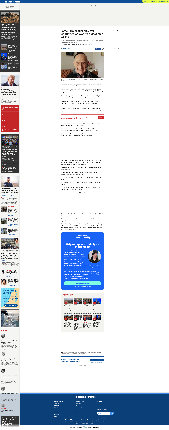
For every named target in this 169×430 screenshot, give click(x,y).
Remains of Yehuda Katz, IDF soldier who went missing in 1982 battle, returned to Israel (13, 282)
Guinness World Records (82, 352)
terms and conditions (80, 401)
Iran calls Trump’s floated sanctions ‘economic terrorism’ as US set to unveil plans (87, 308)
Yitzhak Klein (3, 408)
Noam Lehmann (10, 171)
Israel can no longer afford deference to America (7, 411)
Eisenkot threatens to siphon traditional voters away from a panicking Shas (87, 325)
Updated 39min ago (9, 87)
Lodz (70, 353)
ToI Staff (65, 48)
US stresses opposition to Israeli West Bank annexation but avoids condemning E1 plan (9, 30)
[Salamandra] (96, 427)
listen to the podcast (12, 305)
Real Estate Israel (58, 410)
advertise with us (79, 407)
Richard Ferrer (4, 357)
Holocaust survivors (92, 352)
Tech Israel (56, 407)
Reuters (10, 60)
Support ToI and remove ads (162, 1)
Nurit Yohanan (15, 60)
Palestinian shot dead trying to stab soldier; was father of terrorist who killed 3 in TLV (13, 221)
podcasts (56, 414)
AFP (69, 48)
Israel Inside (74, 352)
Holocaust (64, 353)
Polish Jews (99, 352)
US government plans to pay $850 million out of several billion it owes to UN (9, 129)
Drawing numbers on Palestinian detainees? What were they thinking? (9, 342)
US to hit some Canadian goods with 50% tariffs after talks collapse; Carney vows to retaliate (10, 108)
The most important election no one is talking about (9, 376)
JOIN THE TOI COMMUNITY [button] (97, 359)
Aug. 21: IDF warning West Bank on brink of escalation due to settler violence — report (12, 211)
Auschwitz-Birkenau (81, 353)
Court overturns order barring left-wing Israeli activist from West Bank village (13, 230)
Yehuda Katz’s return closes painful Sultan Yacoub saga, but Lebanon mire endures (12, 273)
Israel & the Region (58, 401)
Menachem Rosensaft (5, 339)
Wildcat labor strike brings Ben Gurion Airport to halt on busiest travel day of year (68, 324)
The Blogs (56, 412)
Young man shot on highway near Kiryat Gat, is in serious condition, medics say (9, 116)
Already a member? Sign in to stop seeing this (82, 286)
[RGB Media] (85, 427)
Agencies (9, 34)
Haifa (68, 353)
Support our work (82, 283)
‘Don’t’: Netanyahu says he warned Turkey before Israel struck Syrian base (96, 324)
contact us (78, 412)
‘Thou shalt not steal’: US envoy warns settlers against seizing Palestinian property (96, 308)
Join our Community (149, 1)
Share (98, 48)
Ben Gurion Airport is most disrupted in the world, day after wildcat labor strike (78, 308)
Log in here (100, 362)
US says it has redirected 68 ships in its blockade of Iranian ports (10, 122)
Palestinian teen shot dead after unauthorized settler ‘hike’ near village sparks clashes (9, 191)
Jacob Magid (4, 34)
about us (77, 405)
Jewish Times (69, 352)
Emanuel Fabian (11, 195)
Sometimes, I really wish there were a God (9, 359)
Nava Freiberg (8, 276)
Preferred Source (88, 44)
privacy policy (78, 403)
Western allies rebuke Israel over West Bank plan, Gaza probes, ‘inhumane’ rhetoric (13, 66)
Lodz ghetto (74, 353)
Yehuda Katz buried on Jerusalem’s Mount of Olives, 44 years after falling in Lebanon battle (9, 256)
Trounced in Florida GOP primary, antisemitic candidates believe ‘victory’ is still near (78, 326)
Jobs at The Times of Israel (81, 410)
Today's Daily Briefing (9, 291)
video (55, 416)
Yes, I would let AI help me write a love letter (9, 394)
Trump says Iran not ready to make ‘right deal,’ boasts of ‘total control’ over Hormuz (8, 91)
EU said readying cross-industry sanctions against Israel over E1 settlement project (68, 308)
